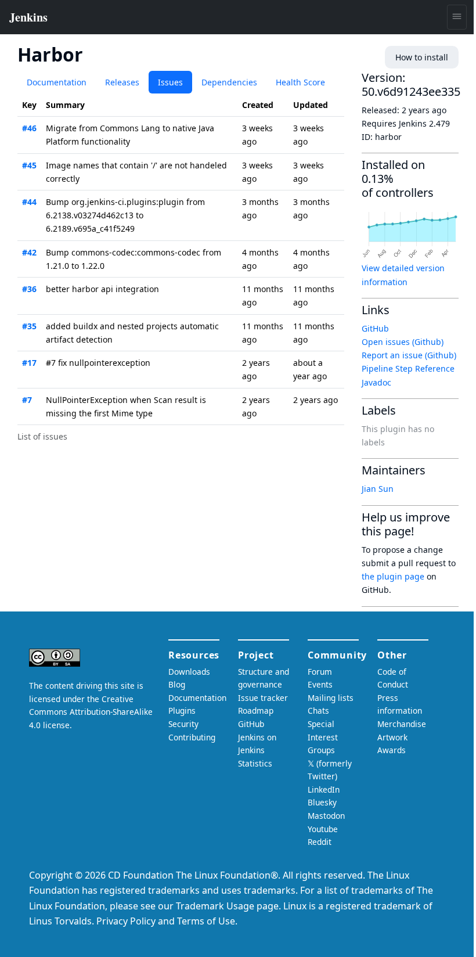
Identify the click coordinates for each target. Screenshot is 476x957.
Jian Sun (378, 488)
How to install (421, 57)
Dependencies (229, 82)
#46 (29, 128)
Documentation (56, 82)
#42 (29, 252)
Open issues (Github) (402, 341)
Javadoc (376, 382)
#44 (29, 201)
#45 (29, 165)
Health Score (300, 82)
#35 (29, 326)
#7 (27, 399)
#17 (29, 362)
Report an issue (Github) (409, 355)
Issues (170, 82)
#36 (29, 288)
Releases (122, 82)
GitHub (375, 328)
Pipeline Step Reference (408, 368)
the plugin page (393, 576)
